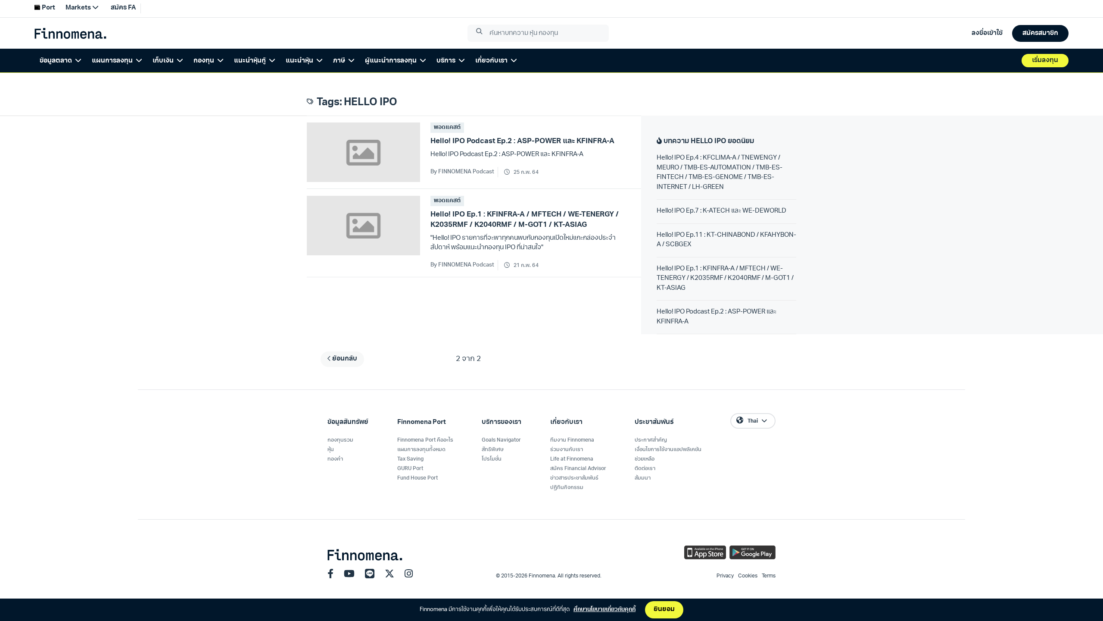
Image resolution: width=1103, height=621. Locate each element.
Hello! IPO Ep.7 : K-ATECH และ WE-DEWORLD (721, 211)
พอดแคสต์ (447, 127)
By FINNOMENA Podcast (462, 172)
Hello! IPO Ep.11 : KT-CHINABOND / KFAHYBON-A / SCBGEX (726, 240)
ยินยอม (664, 609)
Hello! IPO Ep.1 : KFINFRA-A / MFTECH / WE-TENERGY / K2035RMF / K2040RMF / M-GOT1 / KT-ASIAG (725, 279)
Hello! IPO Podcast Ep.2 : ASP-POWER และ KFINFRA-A (716, 317)
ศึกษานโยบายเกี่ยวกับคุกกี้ (604, 609)
